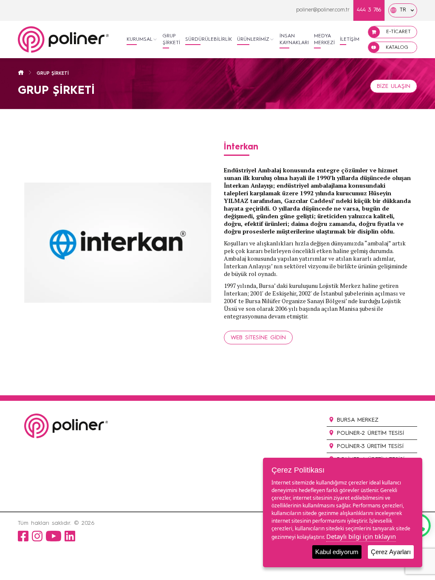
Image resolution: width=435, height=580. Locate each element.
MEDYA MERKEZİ (324, 39)
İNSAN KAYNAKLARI (294, 39)
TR (403, 10)
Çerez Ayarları (391, 551)
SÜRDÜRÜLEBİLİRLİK (208, 39)
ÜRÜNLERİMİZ (253, 39)
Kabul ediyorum (337, 551)
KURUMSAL (140, 39)
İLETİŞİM (349, 39)
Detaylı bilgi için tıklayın (361, 536)
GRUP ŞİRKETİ (171, 39)
